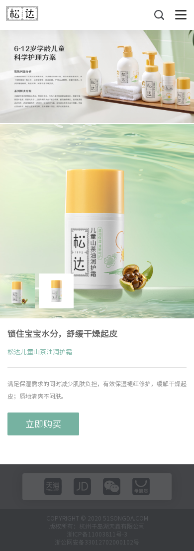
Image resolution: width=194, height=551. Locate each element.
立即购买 (43, 423)
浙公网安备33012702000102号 (97, 542)
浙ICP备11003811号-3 (97, 534)
